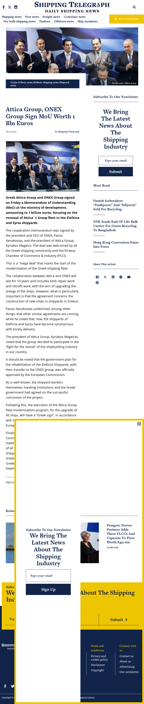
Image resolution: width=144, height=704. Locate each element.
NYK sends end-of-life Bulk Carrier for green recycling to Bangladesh (115, 225)
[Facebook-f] (3, 7)
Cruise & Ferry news (21, 82)
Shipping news (12, 17)
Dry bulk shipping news (20, 21)
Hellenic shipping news (45, 82)
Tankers (44, 21)
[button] (134, 7)
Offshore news (64, 21)
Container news (75, 17)
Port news (32, 17)
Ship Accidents (87, 21)
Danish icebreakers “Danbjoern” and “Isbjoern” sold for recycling (114, 205)
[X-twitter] (9, 7)
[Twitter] (12, 686)
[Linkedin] (16, 7)
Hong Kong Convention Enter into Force (116, 244)
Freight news (51, 17)
